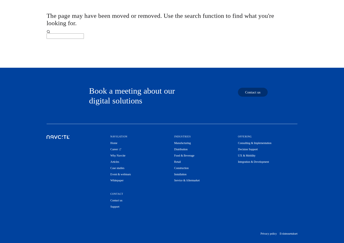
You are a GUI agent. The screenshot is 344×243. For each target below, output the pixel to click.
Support (114, 206)
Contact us (253, 92)
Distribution (181, 149)
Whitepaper (116, 180)
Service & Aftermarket (187, 180)
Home (113, 143)
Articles (114, 161)
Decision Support (248, 149)
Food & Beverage (184, 155)
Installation (180, 174)
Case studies (117, 168)
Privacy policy (269, 233)
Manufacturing (182, 143)
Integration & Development (253, 161)
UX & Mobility (246, 155)
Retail (177, 161)
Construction (181, 168)
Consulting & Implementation (254, 143)
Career (114, 149)
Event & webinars (120, 174)
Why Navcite (117, 155)
